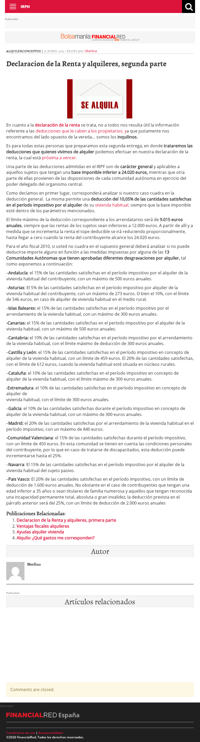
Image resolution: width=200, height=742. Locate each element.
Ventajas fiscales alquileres (43, 526)
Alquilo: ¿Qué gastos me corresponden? (56, 538)
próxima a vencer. (59, 158)
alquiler (14, 51)
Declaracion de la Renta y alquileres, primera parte (66, 520)
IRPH (25, 6)
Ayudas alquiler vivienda (40, 532)
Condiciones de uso (20, 733)
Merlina (91, 51)
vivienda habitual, (112, 205)
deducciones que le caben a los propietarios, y (81, 131)
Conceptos (31, 51)
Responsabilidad (51, 733)
